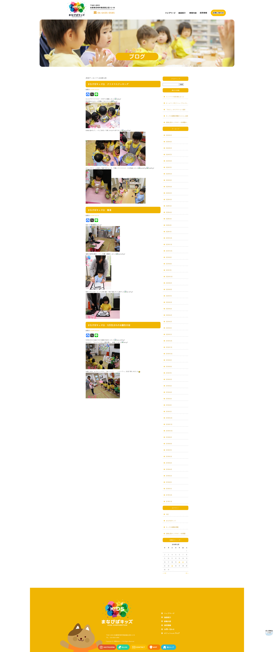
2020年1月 (169, 334)
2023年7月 (169, 167)
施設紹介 (182, 13)
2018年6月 (169, 456)
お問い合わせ (218, 13)
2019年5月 (169, 386)
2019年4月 (169, 392)
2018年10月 (169, 431)
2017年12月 (169, 495)
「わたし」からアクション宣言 (175, 109)
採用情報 (203, 13)
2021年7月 (169, 270)
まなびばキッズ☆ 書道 (99, 209)
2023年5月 (169, 180)
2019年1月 (169, 411)
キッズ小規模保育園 (172, 527)
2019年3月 (169, 399)
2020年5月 (169, 309)
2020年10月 (169, 277)
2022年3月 (169, 219)
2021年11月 (169, 244)
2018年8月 (169, 444)
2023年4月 (169, 187)
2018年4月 (169, 469)
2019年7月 (169, 373)
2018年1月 (169, 489)
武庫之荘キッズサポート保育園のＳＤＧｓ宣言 (177, 122)
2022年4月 (169, 212)
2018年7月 (169, 450)
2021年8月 (169, 264)
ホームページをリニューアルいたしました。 (177, 103)
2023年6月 (169, 174)
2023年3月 (169, 193)
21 (183, 562)
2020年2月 (169, 328)
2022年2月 (169, 225)
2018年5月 (169, 463)
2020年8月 (169, 289)
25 (172, 566)
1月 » (186, 573)
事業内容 (192, 13)
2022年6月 (169, 199)
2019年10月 (169, 354)
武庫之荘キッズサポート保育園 (175, 534)
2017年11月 (169, 501)
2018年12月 (169, 418)
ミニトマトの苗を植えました (175, 97)
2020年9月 (169, 283)
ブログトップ (175, 79)
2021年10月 (169, 251)
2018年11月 (169, 424)
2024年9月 (169, 148)
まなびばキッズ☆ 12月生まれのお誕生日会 (109, 325)
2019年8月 (169, 366)
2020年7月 (169, 296)
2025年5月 (169, 142)
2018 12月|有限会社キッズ (219, 61)
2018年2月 (169, 482)
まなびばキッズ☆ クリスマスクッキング (108, 84)
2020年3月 (169, 321)
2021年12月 (169, 238)
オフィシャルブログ (172, 633)
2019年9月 (169, 360)
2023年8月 (169, 161)
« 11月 (164, 573)
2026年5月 (169, 135)
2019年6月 (169, 379)
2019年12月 (169, 341)
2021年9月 (169, 257)
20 (179, 562)
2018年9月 (169, 437)
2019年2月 (169, 405)
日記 (167, 514)
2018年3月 (169, 476)
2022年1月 (169, 232)
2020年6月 (169, 302)
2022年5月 (169, 206)
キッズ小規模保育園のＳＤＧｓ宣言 (177, 116)
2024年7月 (169, 154)
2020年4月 (169, 315)
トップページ (170, 13)
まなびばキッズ (171, 521)
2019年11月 (169, 347)
